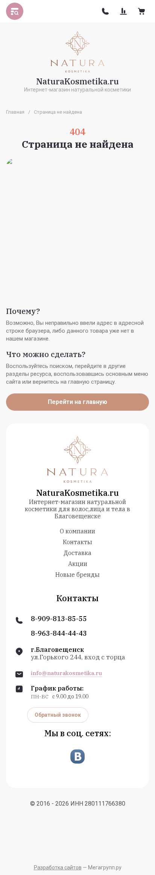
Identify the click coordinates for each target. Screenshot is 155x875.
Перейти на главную (77, 401)
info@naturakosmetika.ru (66, 673)
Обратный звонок (58, 715)
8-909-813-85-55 (59, 619)
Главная (15, 112)
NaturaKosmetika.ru (77, 81)
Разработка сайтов (58, 867)
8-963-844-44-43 (59, 633)
